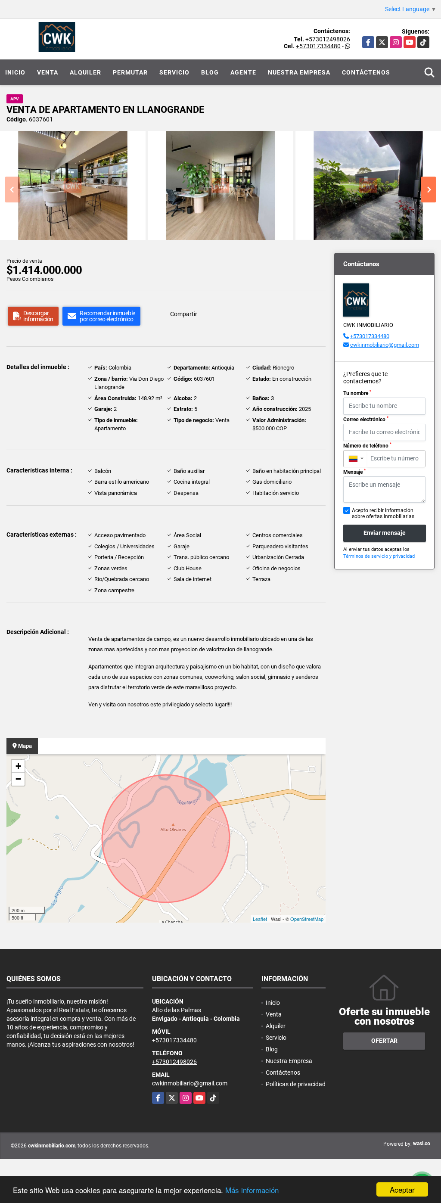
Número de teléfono (367, 445)
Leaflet (260, 918)
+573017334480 (318, 46)
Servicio (174, 72)
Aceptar (402, 1189)
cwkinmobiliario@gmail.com (384, 345)
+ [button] (18, 766)
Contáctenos (366, 72)
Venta (47, 72)
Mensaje (354, 471)
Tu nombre (357, 392)
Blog (210, 72)
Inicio (15, 72)
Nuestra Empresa (299, 72)
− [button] (18, 779)
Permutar (130, 72)
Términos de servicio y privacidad (379, 556)
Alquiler (85, 72)
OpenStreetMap (306, 918)
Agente (243, 72)
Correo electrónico (365, 419)
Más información (252, 1189)
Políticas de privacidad (296, 1084)
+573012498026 (327, 39)
